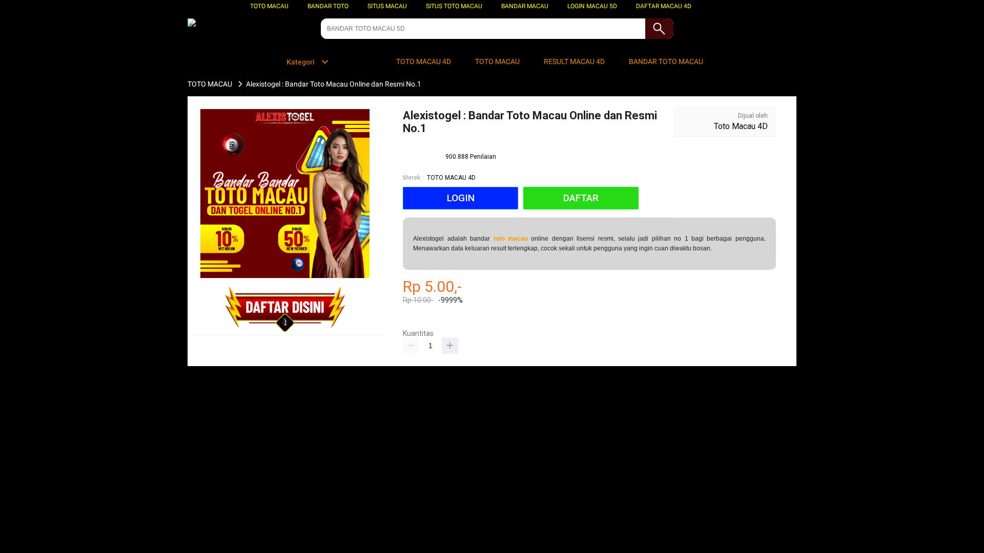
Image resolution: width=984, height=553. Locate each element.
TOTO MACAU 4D (451, 177)
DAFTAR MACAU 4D (663, 6)
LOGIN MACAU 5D (592, 6)
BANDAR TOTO (328, 6)
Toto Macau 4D (741, 126)
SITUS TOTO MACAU (454, 6)
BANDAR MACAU (524, 6)
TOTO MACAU (269, 6)
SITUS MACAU (387, 6)
